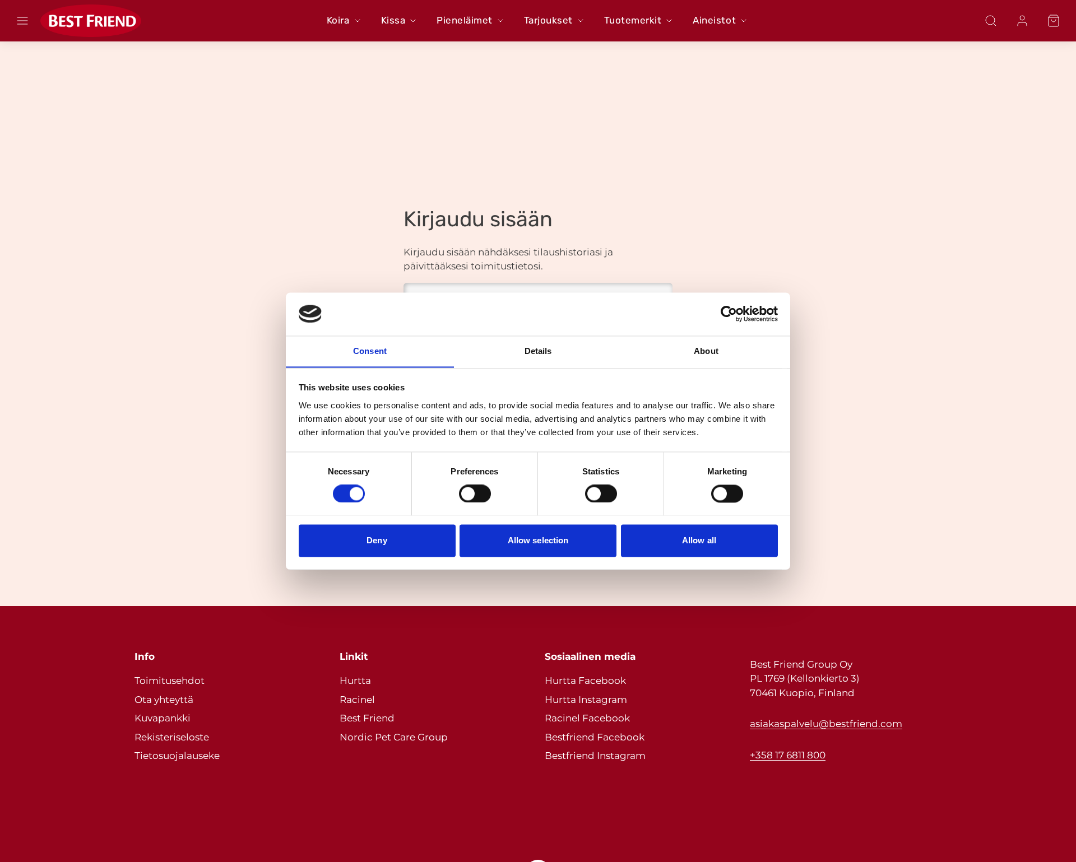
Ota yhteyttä (163, 699)
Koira (338, 20)
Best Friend (367, 718)
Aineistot (714, 20)
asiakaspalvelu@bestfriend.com (826, 723)
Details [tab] (538, 351)
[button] (22, 20)
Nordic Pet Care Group (394, 737)
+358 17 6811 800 (787, 755)
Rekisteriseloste (171, 737)
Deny (377, 540)
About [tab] (706, 351)
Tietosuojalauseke (177, 755)
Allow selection (538, 540)
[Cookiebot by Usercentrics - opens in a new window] (729, 313)
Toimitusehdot (169, 680)
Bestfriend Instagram (595, 755)
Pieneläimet (465, 20)
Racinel (357, 699)
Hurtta (355, 680)
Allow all (699, 540)
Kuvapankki (162, 718)
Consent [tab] (370, 351)
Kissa (393, 20)
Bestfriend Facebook (594, 737)
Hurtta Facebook (585, 680)
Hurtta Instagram (586, 699)
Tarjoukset (548, 20)
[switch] (475, 493)
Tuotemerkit (633, 20)
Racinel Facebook (587, 718)
